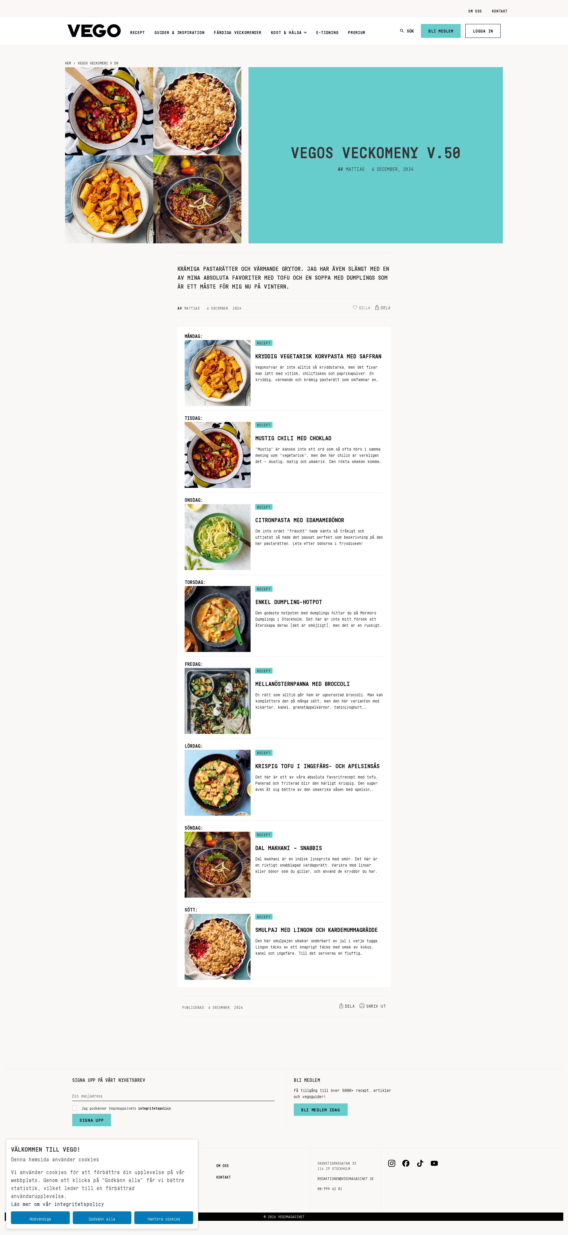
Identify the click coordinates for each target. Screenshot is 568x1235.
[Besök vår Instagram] (391, 1163)
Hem (68, 62)
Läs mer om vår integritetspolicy (57, 1202)
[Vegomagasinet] (94, 31)
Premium (356, 31)
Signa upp (92, 1119)
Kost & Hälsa (286, 31)
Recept (137, 31)
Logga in (483, 29)
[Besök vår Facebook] (405, 1163)
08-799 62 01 (329, 1188)
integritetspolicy (154, 1107)
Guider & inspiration (179, 31)
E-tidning (327, 31)
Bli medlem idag (320, 1108)
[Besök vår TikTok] (420, 1163)
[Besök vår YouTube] (434, 1163)
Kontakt (500, 10)
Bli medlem (440, 29)
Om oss (475, 10)
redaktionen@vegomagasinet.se (345, 1178)
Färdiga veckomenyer (237, 31)
